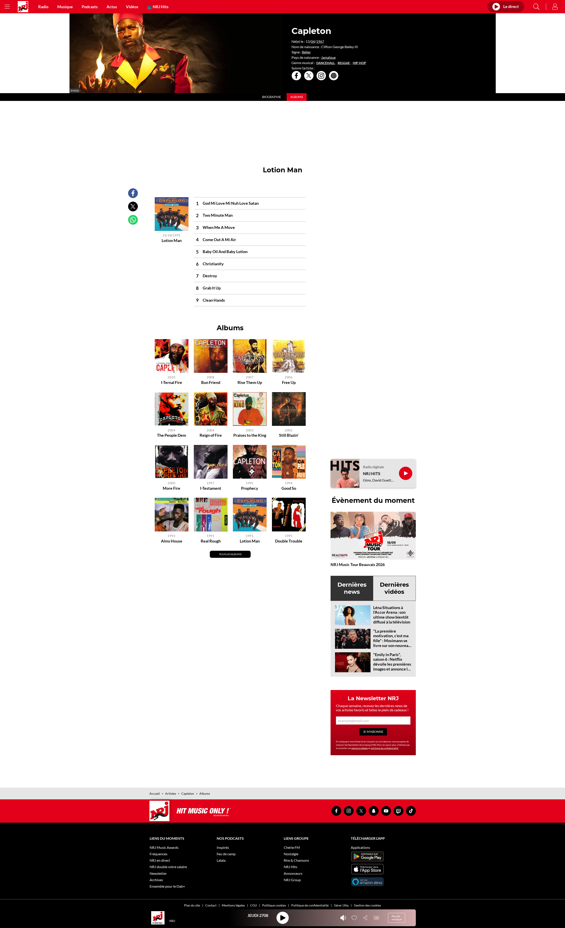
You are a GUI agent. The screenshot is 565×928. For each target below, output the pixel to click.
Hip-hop (359, 63)
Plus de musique (397, 917)
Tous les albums (230, 554)
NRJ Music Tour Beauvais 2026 (358, 564)
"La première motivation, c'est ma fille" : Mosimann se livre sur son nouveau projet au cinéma (391, 641)
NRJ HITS (371, 473)
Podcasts (90, 6)
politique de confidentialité (384, 748)
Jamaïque (328, 57)
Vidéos (132, 6)
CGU (253, 905)
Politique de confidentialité (310, 905)
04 (313, 41)
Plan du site (192, 905)
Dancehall (325, 63)
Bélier (306, 52)
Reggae (344, 63)
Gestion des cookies (367, 905)
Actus (112, 6)
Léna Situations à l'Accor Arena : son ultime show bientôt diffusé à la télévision (391, 614)
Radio (43, 6)
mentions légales (359, 748)
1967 (320, 41)
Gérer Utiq (341, 905)
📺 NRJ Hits (158, 6)
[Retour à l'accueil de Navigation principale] (23, 6)
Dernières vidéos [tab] (394, 588)
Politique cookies (274, 905)
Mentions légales (233, 905)
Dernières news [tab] (352, 588)
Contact (210, 905)
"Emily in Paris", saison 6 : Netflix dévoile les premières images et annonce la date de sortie (392, 664)
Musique (65, 6)
